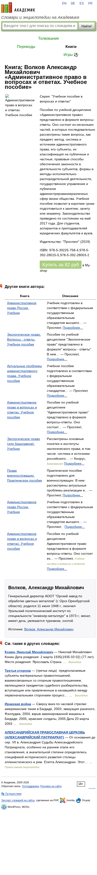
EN (64, 3)
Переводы (26, 47)
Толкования (48, 38)
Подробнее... (73, 328)
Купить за (60, 264)
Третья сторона (18, 670)
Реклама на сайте (51, 786)
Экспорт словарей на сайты (18, 800)
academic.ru (18, 7)
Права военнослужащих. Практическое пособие (24, 475)
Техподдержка (30, 786)
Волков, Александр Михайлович (48, 629)
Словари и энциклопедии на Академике (40, 17)
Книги (71, 47)
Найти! (86, 26)
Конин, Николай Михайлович (29, 652)
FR (90, 3)
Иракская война (18, 704)
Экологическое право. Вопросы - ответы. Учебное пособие (24, 339)
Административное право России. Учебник (21, 308)
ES (82, 3)
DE (73, 3)
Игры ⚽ (71, 55)
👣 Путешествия (11, 793)
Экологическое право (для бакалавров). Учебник (23, 444)
